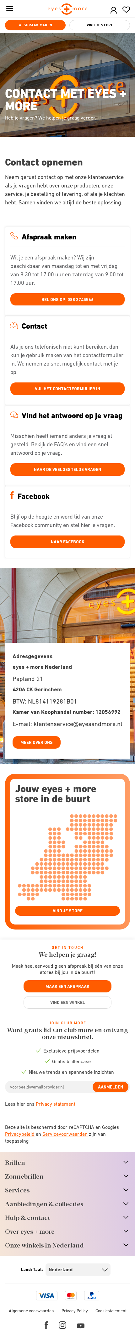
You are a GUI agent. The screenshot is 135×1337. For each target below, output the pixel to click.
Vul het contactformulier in (67, 388)
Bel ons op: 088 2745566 (67, 299)
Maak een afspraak (67, 986)
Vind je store (100, 25)
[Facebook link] (46, 1325)
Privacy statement (55, 1104)
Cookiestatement (111, 1310)
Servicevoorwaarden (65, 1134)
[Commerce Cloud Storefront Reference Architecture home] (67, 9)
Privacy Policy (75, 1310)
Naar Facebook (67, 541)
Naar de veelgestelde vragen (67, 469)
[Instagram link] (62, 1325)
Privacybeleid (20, 1134)
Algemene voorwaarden (31, 1310)
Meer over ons (36, 742)
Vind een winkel (67, 1002)
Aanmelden (110, 1086)
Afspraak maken (35, 25)
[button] (113, 10)
